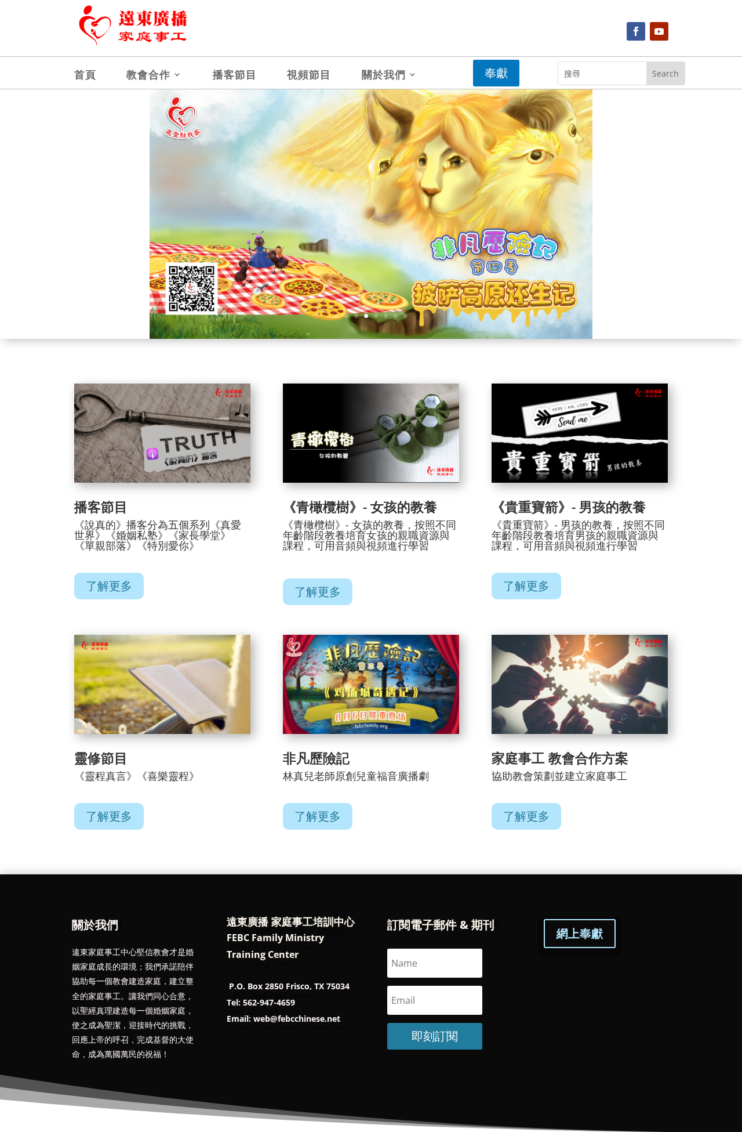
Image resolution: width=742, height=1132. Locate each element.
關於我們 (384, 75)
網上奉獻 (579, 933)
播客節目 (235, 75)
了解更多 (109, 586)
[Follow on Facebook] (636, 31)
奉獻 (496, 73)
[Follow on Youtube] (659, 31)
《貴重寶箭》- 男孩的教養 (569, 506)
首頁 (85, 75)
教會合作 (148, 75)
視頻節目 (309, 75)
